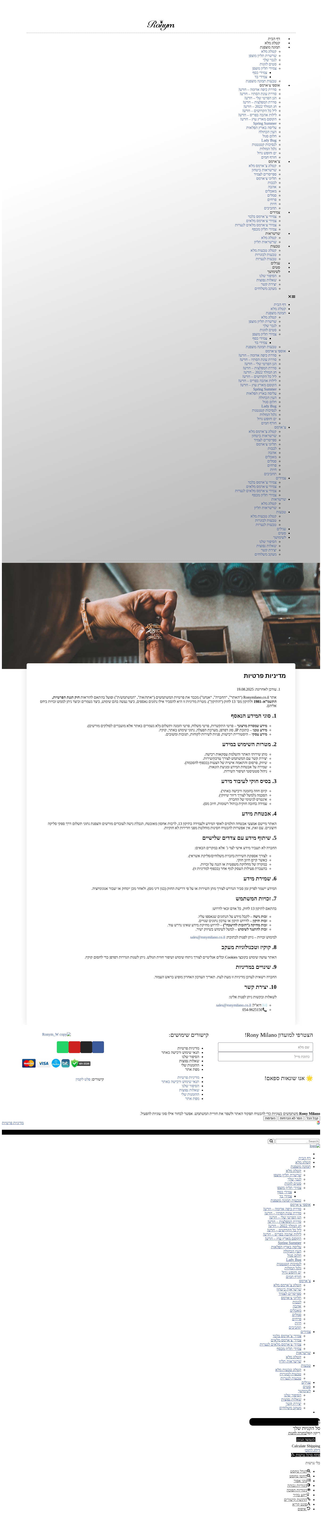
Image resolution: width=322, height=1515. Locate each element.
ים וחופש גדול (267, 153)
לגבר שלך (270, 60)
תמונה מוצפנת (270, 47)
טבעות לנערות (266, 525)
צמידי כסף (259, 73)
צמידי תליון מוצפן (264, 68)
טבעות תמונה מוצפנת (261, 347)
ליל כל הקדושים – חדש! (259, 111)
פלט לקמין (83, 1079)
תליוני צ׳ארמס (266, 178)
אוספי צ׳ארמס (270, 85)
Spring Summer (265, 123)
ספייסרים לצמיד (265, 174)
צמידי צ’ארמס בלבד (262, 217)
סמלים (272, 195)
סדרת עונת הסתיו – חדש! (258, 94)
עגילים (281, 529)
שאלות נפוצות (266, 280)
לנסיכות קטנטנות (264, 145)
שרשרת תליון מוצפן (263, 56)
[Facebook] (98, 1047)
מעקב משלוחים (266, 288)
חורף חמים (269, 423)
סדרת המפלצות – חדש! (260, 102)
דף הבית (280, 304)
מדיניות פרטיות (188, 1048)
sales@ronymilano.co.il (207, 937)
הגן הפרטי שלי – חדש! (260, 98)
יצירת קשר (269, 284)
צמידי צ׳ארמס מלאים (261, 221)
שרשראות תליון (265, 508)
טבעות (275, 246)
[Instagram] (86, 1047)
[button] (161, 296)
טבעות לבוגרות (266, 255)
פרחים (272, 200)
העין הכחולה (268, 132)
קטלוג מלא (269, 51)
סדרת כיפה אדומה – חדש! (258, 89)
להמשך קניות (306, 1439)
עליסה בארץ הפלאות (261, 128)
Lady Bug (269, 140)
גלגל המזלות (268, 149)
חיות (273, 204)
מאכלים (271, 191)
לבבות (272, 183)
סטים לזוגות (268, 64)
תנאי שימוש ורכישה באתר (180, 1052)
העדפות (270, 1118)
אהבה (272, 187)
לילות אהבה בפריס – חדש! (257, 115)
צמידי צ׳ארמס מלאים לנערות (256, 225)
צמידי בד (261, 77)
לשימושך (273, 272)
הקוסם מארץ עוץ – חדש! (258, 119)
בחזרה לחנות (297, 1433)
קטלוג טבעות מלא (264, 250)
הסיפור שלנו (268, 276)
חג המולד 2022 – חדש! (260, 106)
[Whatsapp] (63, 1047)
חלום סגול (270, 136)
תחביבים (270, 474)
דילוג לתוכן (312, 1450)
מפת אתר (192, 1069)
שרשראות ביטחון (264, 170)
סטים (282, 533)
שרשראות (272, 233)
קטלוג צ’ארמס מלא (263, 166)
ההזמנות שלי (190, 1065)
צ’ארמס (274, 161)
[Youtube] (74, 1047)
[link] (318, 1123)
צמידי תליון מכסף (264, 495)
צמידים (275, 212)
